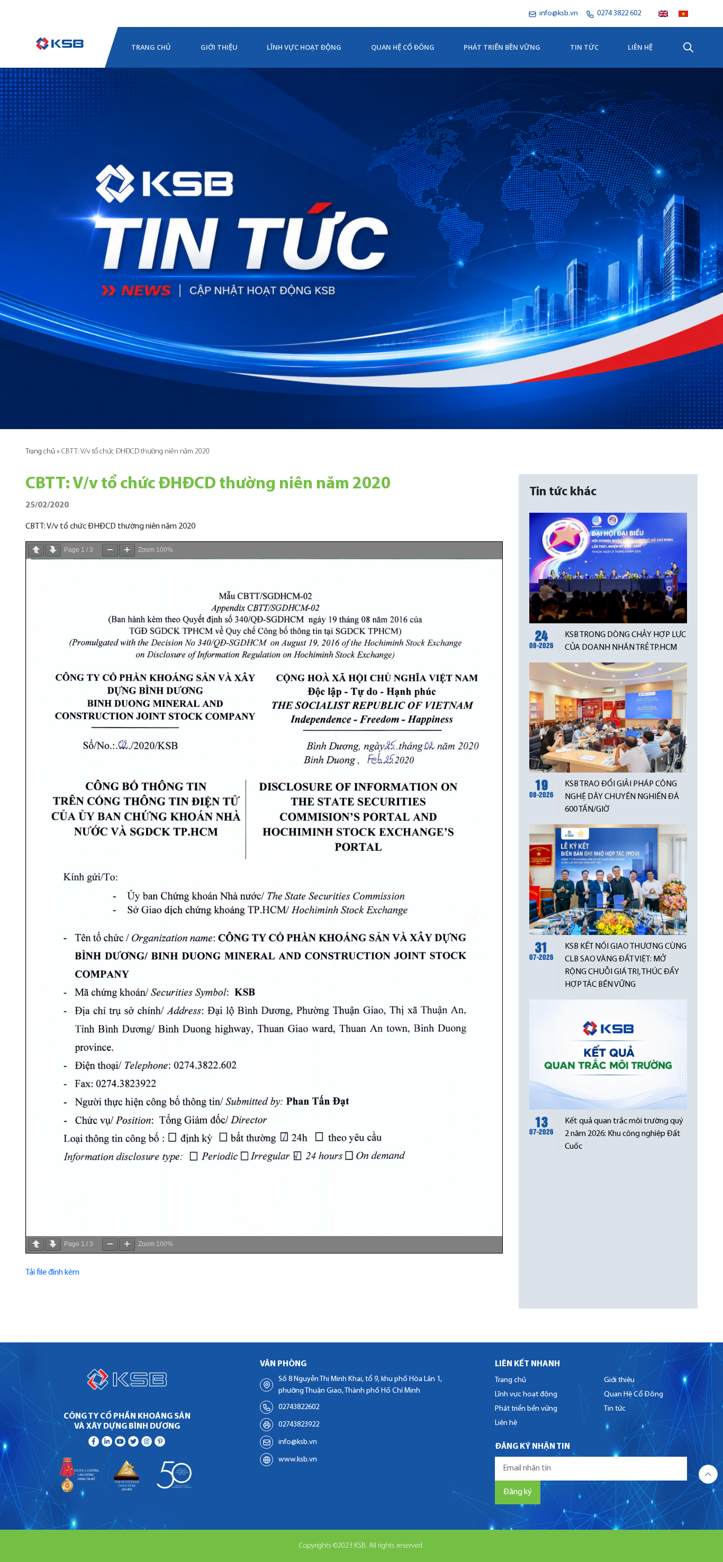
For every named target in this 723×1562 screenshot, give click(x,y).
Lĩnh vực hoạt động (304, 47)
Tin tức (584, 47)
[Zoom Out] (110, 550)
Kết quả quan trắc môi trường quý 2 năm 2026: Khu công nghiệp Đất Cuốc (624, 1134)
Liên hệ (640, 47)
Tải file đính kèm (52, 1272)
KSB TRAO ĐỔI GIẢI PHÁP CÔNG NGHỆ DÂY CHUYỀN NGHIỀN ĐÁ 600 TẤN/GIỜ (622, 797)
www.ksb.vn (297, 1460)
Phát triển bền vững (502, 47)
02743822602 (298, 1407)
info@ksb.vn (297, 1442)
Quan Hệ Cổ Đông (403, 47)
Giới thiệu (219, 47)
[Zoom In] (127, 550)
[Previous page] (36, 550)
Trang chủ (151, 47)
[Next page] (53, 550)
